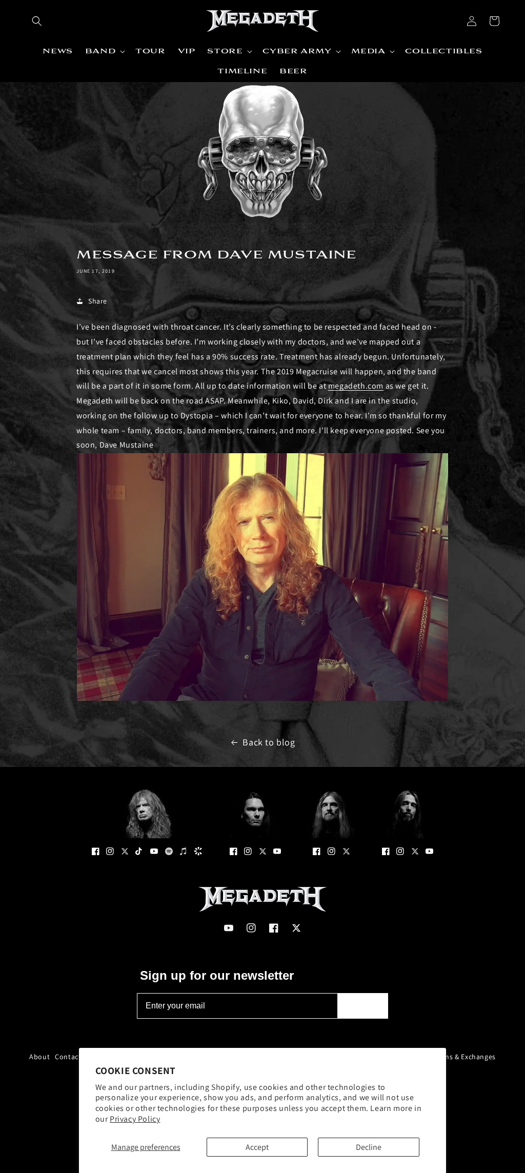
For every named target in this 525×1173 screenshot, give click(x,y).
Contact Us (73, 1056)
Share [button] (97, 301)
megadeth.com (355, 385)
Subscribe (363, 1005)
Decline (368, 1147)
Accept (257, 1147)
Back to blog (269, 742)
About (39, 1056)
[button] (37, 21)
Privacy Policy (135, 1119)
